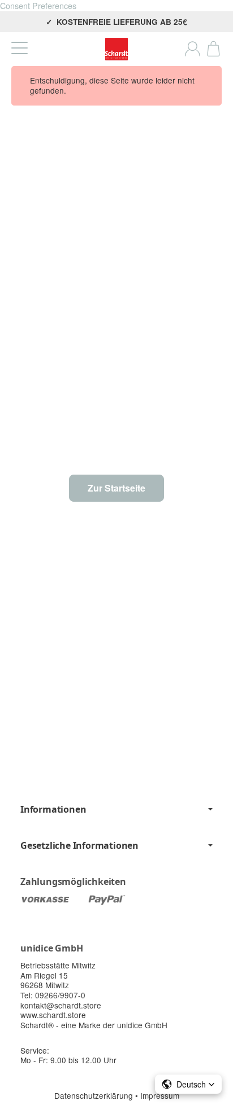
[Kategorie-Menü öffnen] (19, 48)
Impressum (159, 1095)
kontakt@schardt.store (60, 1005)
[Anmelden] (192, 49)
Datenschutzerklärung (94, 1095)
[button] (188, 1084)
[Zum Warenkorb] (213, 49)
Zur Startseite (116, 487)
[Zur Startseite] (116, 49)
